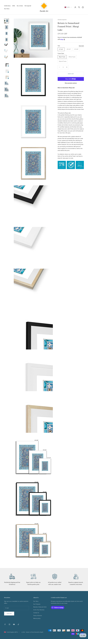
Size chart (81, 46)
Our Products (36, 604)
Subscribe (9, 613)
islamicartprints (62, 19)
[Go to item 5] (6, 45)
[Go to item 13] (6, 95)
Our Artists (20, 6)
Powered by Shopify (38, 632)
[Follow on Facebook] (5, 624)
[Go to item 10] (6, 76)
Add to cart (71, 73)
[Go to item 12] (6, 89)
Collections (7, 6)
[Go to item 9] (6, 70)
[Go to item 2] (6, 27)
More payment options (71, 83)
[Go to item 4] (6, 39)
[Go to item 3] (6, 33)
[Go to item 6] (6, 52)
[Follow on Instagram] (9, 624)
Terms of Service (37, 615)
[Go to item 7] (6, 58)
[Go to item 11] (6, 82)
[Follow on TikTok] (18, 624)
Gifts (13, 6)
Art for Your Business (38, 610)
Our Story (7, 8)
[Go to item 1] (6, 21)
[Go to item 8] (6, 64)
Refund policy (36, 618)
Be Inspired (28, 6)
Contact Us (36, 612)
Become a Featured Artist (39, 607)
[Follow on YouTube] (14, 624)
